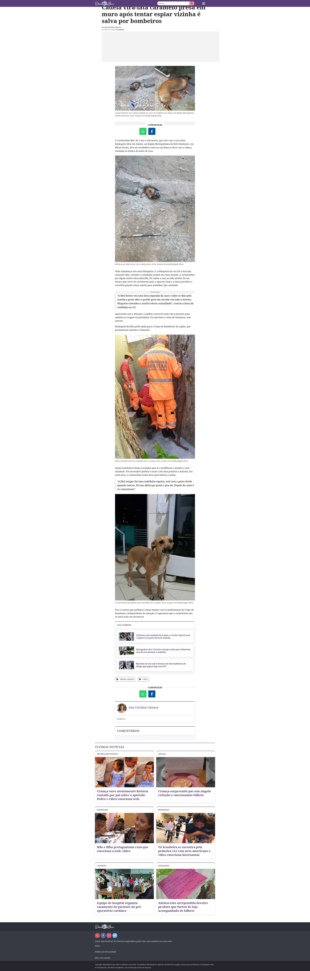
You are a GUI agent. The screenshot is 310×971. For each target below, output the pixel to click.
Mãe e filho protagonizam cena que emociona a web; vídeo (122, 849)
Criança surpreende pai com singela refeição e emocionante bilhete (184, 793)
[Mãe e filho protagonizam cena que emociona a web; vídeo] (124, 828)
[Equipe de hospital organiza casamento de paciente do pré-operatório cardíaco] (124, 884)
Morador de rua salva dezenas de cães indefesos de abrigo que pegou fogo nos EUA (161, 665)
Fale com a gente (102, 957)
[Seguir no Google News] (97, 935)
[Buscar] (191, 3)
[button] (203, 3)
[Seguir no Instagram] (109, 935)
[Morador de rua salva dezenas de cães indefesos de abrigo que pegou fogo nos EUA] (126, 665)
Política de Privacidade (105, 951)
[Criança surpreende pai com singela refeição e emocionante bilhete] (185, 772)
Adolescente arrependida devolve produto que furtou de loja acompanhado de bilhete (183, 907)
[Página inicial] (125, 3)
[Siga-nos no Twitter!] (114, 935)
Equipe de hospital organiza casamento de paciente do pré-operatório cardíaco (119, 907)
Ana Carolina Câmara (113, 27)
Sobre (97, 946)
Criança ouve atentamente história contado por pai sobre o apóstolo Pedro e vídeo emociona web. (122, 795)
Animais (121, 30)
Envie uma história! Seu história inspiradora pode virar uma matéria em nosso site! (133, 941)
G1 (134, 307)
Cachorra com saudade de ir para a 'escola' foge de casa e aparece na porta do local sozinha (163, 636)
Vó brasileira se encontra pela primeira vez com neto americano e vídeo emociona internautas (184, 851)
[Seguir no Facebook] (103, 935)
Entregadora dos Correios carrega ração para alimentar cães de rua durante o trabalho (163, 650)
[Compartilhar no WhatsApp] (142, 131)
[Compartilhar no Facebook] (151, 131)
